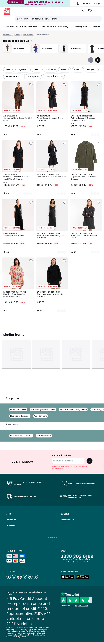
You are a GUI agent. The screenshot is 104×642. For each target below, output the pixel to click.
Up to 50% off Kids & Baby (55, 26)
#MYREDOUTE (11, 525)
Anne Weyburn (44, 435)
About (9, 514)
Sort (8, 69)
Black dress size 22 (42, 35)
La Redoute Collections (21, 435)
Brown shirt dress (18, 409)
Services (65, 514)
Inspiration (11, 519)
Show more (52, 537)
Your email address (61, 455)
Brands (96, 26)
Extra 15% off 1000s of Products (21, 26)
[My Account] (82, 10)
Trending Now (80, 26)
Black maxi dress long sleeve (73, 409)
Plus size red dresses (19, 416)
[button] (97, 10)
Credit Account (68, 519)
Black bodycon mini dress (43, 409)
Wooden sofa (40, 416)
